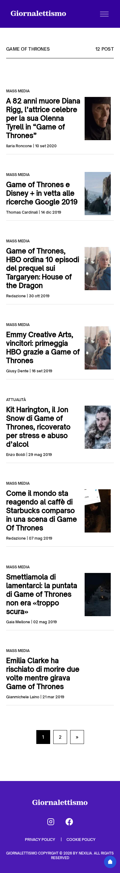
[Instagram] (51, 822)
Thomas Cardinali (22, 212)
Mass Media (18, 91)
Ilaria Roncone (19, 146)
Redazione (16, 296)
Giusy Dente (17, 371)
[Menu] (104, 14)
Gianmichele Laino (22, 697)
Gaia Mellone (18, 622)
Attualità (16, 399)
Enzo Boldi (15, 454)
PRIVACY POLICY (40, 839)
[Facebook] (69, 822)
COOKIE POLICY (80, 839)
